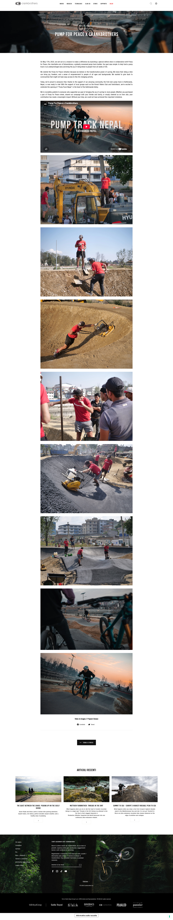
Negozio (69, 3)
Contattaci (18, 845)
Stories (88, 26)
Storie (95, 3)
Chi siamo (18, 842)
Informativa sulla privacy (22, 862)
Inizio (83, 26)
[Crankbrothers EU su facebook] (53, 871)
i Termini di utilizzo (73, 856)
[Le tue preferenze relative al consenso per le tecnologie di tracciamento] (169, 916)
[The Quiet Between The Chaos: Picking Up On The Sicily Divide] (38, 789)
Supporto (104, 3)
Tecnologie (78, 3)
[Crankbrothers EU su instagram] (57, 871)
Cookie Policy (19, 865)
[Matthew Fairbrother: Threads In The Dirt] (87, 789)
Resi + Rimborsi (20, 855)
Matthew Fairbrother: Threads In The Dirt (86, 805)
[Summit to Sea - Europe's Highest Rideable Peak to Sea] (135, 789)
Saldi (111, 3)
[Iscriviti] (80, 865)
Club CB (87, 3)
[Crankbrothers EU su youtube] (66, 871)
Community (83, 29)
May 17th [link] (46, 62)
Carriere (17, 849)
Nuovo (62, 3)
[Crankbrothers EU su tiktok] (61, 871)
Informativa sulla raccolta (86, 915)
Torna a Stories (87, 742)
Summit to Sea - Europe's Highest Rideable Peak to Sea (134, 805)
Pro (16, 852)
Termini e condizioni (21, 859)
